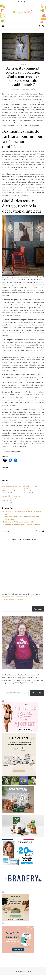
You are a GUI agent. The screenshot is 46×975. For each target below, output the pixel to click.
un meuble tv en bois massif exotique (21, 187)
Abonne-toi (36, 693)
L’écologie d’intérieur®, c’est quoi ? (19, 522)
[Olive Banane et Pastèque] (23, 12)
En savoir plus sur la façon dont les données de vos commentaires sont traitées (22, 596)
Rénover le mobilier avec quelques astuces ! (22, 524)
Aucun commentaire (28, 89)
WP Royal (28, 971)
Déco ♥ (23, 65)
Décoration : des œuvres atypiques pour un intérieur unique (11, 486)
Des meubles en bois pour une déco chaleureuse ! (11, 497)
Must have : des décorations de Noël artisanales (30, 486)
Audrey (8, 531)
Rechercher (38, 609)
